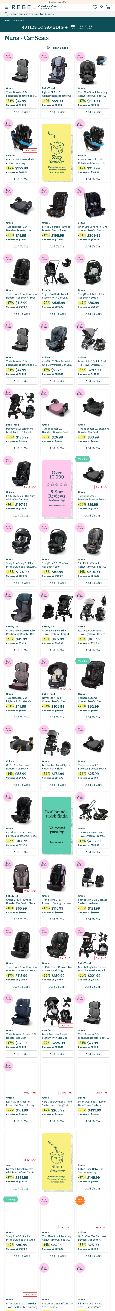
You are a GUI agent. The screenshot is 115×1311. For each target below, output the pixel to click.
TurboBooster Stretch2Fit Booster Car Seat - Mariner (21, 1036)
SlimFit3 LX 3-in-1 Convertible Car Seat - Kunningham (91, 564)
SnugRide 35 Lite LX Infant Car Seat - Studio (20, 1237)
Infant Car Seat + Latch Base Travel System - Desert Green (92, 1103)
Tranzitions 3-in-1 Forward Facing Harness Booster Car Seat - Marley (57, 901)
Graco (9, 88)
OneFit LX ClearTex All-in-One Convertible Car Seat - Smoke (57, 363)
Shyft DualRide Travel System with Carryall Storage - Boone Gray (55, 295)
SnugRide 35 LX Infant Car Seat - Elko (55, 564)
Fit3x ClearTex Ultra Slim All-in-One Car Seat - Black (20, 497)
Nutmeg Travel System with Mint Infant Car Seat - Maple (21, 1170)
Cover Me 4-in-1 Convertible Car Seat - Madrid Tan (55, 699)
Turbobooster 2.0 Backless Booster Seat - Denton (92, 497)
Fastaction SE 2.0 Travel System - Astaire (92, 901)
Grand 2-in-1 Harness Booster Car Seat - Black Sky (20, 901)
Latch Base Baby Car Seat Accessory (90, 1170)
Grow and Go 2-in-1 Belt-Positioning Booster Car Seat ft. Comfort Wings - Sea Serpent (21, 632)
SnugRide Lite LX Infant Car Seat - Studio (92, 295)
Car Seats (19, 20)
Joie (8, 1165)
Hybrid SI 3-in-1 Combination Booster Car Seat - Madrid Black (57, 93)
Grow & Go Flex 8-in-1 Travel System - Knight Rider (55, 632)
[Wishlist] (95, 7)
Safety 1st (12, 626)
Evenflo (10, 155)
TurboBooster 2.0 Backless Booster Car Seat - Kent (18, 228)
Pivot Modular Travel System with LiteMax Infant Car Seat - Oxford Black (56, 1036)
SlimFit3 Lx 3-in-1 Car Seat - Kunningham (90, 1305)
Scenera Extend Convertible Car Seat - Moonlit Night (91, 699)
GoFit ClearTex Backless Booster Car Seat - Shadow (92, 1237)
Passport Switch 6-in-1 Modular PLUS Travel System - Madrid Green (20, 430)
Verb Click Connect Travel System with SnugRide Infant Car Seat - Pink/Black (57, 1103)
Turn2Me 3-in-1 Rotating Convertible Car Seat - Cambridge (56, 1237)
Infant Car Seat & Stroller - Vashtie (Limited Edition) (21, 1305)
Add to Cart (21, 111)
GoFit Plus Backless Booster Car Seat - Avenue (17, 766)
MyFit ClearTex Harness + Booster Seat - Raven (57, 228)
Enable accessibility (57, 2)
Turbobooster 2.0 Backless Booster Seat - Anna (56, 430)
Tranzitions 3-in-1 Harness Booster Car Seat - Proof (21, 295)
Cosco (81, 693)
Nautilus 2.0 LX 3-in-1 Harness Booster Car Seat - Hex (21, 834)
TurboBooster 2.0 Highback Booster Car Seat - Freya (19, 699)
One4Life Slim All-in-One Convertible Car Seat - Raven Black (92, 228)
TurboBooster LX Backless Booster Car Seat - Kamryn (93, 430)
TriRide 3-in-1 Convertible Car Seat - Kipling (57, 968)
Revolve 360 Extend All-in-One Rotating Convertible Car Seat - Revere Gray (20, 161)
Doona (82, 828)
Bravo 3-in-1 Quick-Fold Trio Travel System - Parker (92, 363)
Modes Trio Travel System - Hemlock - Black (57, 766)
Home (7, 20)
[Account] (101, 7)
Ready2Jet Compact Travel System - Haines (91, 632)
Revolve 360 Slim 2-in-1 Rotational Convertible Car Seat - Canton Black (92, 161)
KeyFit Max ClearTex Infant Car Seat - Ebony (20, 1103)
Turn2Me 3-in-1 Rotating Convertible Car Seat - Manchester (92, 93)
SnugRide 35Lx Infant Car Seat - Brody (57, 1305)
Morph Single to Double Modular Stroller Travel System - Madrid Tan (92, 968)
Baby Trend (48, 88)
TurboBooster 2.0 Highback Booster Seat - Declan (20, 93)
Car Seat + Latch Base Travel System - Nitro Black (91, 834)
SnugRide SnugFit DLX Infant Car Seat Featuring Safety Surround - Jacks (21, 564)
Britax (81, 222)
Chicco (46, 222)
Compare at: (16, 105)
